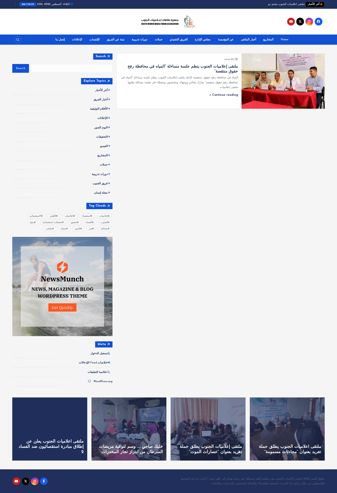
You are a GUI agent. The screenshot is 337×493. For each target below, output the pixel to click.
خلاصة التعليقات (97, 372)
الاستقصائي (35, 216)
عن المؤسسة (226, 39)
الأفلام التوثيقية (99, 108)
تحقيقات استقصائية (52, 222)
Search (101, 56)
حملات (159, 39)
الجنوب (104, 222)
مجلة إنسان (101, 192)
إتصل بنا (60, 39)
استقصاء (86, 216)
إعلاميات (103, 216)
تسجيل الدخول (99, 353)
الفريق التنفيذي (178, 39)
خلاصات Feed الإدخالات (93, 362)
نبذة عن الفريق (115, 39)
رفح (32, 222)
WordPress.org (103, 381)
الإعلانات (77, 39)
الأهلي (53, 216)
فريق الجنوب (100, 183)
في (90, 228)
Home (284, 39)
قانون (77, 228)
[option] (287, 429)
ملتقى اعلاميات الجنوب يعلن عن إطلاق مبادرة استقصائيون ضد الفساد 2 (51, 446)
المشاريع (268, 39)
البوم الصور (101, 127)
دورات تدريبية (139, 39)
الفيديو (104, 146)
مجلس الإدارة (203, 39)
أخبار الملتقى (248, 39)
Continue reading (224, 94)
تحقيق (74, 222)
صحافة (104, 228)
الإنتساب (95, 39)
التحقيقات (102, 137)
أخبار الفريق (101, 99)
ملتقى (49, 228)
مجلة (63, 228)
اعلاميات (69, 216)
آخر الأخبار (101, 90)
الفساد (89, 222)
